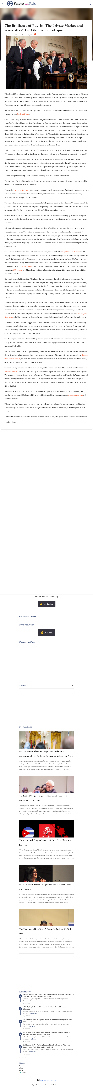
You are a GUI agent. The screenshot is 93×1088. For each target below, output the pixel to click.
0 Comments (19, 35)
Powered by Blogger (48, 1080)
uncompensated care (75, 395)
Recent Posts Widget (23, 1058)
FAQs (21, 1070)
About (21, 1068)
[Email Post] (35, 35)
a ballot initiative (28, 266)
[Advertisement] (46, 571)
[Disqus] (46, 461)
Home (21, 1066)
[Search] (89, 3)
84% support (17, 270)
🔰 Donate (22, 1072)
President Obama (23, 114)
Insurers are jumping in (21, 190)
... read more (39, 1001)
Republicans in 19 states (71, 252)
